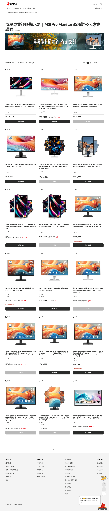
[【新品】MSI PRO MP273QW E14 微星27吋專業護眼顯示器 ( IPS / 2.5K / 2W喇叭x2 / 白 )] (88, 86)
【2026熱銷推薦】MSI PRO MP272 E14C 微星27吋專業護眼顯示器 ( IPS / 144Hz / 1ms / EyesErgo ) (88, 354)
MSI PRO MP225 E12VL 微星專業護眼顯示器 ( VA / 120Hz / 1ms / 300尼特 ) (20, 165)
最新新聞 (100, 470)
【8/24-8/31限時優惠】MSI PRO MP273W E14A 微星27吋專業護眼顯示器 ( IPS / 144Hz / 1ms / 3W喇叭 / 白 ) (88, 290)
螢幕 (6, 480)
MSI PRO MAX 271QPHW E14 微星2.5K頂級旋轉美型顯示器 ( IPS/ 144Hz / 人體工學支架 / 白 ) (54, 226)
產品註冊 (40, 473)
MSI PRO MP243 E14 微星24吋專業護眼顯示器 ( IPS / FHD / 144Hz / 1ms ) (20, 289)
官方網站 (100, 473)
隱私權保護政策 (70, 466)
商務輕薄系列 (9, 473)
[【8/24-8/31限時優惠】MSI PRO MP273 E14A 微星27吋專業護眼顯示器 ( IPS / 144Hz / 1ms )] (20, 334)
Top (54, 450)
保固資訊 (68, 487)
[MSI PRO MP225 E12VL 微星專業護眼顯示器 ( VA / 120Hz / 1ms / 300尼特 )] (20, 146)
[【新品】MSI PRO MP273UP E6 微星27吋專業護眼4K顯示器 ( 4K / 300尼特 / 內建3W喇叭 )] (88, 146)
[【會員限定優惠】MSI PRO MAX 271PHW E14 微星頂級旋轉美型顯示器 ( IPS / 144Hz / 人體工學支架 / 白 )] (20, 206)
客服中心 (40, 470)
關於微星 (100, 463)
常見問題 (40, 463)
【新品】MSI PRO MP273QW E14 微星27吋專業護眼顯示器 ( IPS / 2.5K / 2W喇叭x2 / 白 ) (87, 105)
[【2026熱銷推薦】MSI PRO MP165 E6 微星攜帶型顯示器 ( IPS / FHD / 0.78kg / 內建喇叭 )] (88, 397)
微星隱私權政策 (70, 477)
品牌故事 (100, 466)
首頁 (6, 12)
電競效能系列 (9, 466)
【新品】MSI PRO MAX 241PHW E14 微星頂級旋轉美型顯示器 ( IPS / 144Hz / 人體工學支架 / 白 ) (20, 105)
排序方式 (21, 63)
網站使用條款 (69, 470)
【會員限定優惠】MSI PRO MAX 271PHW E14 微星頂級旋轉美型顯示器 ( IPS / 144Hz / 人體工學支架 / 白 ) (20, 227)
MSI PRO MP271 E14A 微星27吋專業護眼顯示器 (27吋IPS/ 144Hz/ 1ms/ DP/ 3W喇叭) (53, 353)
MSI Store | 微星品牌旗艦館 (16, 504)
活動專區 (16, 8)
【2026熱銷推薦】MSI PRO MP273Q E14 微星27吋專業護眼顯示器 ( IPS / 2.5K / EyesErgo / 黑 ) (88, 226)
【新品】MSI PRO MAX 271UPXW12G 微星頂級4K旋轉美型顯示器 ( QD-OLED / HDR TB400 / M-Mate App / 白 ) (53, 167)
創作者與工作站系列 (11, 470)
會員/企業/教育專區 (29, 8)
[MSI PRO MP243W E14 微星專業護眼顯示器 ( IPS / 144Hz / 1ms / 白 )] (54, 270)
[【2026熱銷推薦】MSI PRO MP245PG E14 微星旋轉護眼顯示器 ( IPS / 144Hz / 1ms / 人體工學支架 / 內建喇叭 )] (54, 397)
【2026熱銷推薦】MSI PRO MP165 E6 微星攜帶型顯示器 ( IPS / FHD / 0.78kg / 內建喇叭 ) (87, 417)
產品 (8, 8)
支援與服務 (40, 466)
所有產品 (8, 463)
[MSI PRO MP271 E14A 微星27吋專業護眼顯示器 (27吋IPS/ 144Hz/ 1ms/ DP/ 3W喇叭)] (54, 334)
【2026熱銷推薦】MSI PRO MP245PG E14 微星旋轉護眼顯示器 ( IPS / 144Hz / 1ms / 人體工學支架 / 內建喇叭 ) (54, 418)
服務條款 (68, 473)
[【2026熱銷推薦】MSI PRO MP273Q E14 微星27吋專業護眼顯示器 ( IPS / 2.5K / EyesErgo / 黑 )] (88, 206)
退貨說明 (68, 490)
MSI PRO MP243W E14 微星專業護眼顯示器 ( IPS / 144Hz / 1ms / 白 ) (54, 289)
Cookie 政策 (69, 463)
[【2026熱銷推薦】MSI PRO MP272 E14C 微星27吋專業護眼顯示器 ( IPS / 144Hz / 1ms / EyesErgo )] (88, 334)
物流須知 (68, 483)
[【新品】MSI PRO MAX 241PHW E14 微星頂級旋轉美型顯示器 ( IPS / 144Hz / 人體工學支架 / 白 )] (20, 86)
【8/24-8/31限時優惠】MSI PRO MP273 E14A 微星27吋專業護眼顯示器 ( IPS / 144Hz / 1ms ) (20, 353)
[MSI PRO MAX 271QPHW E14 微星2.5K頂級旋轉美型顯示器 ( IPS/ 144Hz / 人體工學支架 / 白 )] (54, 206)
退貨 (66, 494)
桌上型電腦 (8, 477)
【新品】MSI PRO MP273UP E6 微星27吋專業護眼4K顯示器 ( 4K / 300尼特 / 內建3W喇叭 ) (87, 165)
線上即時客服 (41, 477)
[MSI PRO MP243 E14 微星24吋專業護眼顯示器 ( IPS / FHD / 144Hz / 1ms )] (20, 270)
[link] (45, 440)
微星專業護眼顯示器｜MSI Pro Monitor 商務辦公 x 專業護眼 (23, 12)
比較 (84, 63)
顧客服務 (97, 8)
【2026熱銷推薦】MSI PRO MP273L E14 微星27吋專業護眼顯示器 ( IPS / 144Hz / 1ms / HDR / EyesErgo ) (20, 418)
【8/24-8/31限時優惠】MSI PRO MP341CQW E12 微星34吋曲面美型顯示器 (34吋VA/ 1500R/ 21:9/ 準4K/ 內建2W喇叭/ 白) (53, 106)
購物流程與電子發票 (71, 480)
